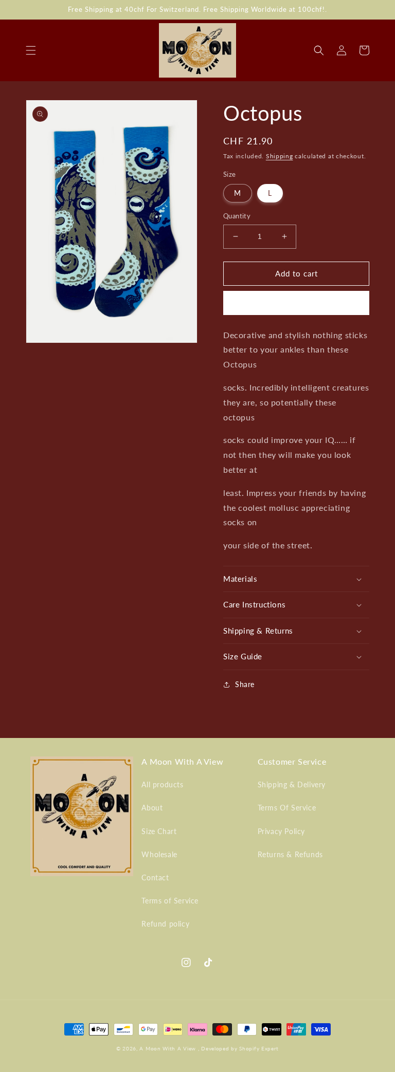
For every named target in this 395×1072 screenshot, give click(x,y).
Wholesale (159, 854)
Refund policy (165, 923)
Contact (155, 877)
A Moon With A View (167, 1048)
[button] (31, 50)
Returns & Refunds (290, 854)
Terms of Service (170, 900)
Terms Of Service (287, 807)
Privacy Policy (281, 831)
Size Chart (158, 831)
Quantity (236, 216)
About (152, 807)
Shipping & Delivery (292, 784)
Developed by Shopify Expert (240, 1048)
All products (162, 784)
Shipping (279, 156)
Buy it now (296, 303)
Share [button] (245, 684)
